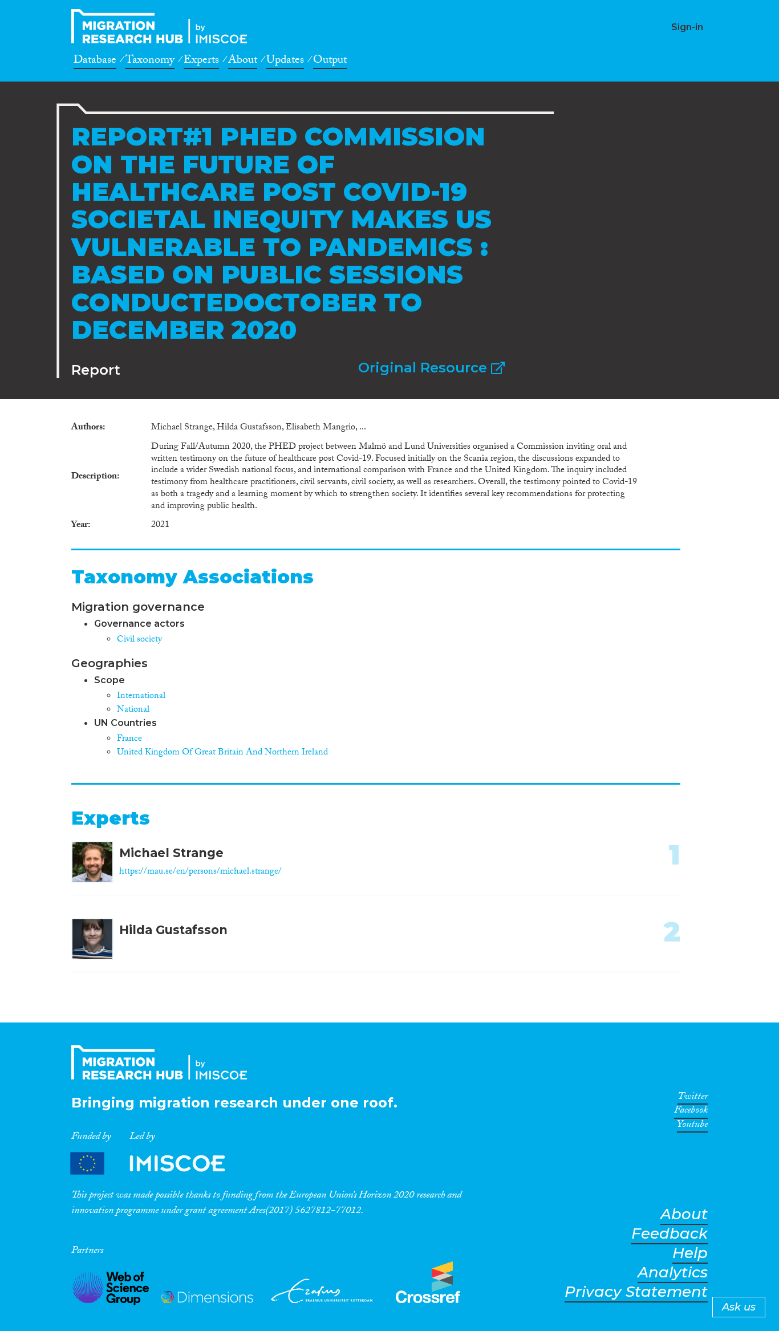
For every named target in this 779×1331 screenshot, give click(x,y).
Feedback (669, 1234)
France (129, 739)
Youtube (692, 1126)
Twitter (692, 1098)
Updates (285, 61)
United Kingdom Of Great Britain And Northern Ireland (222, 753)
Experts (201, 61)
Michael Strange (171, 853)
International (141, 696)
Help (690, 1253)
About (242, 61)
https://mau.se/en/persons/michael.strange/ (200, 872)
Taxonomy (150, 61)
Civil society (139, 640)
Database (95, 61)
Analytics (673, 1272)
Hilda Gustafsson (173, 930)
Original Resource (424, 367)
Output (330, 61)
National (133, 710)
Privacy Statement (636, 1292)
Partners (157, 1164)
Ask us (739, 1307)
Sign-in (687, 27)
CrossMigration (162, 26)
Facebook (691, 1112)
